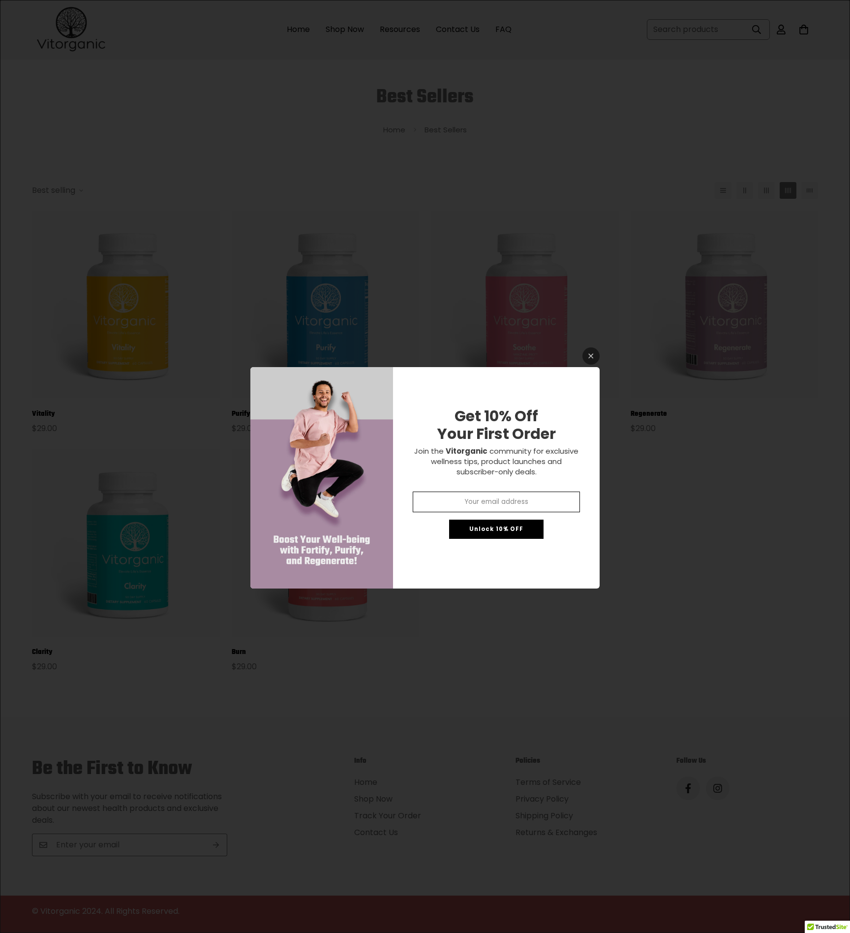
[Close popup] (591, 356)
